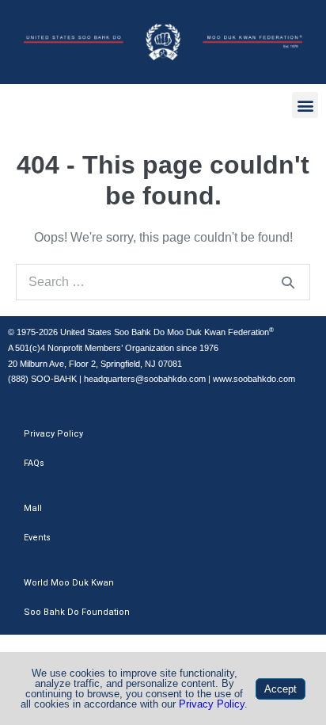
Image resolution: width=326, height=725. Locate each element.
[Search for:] (163, 281)
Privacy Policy (53, 434)
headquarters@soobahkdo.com (145, 378)
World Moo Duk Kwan (69, 583)
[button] (305, 105)
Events (37, 537)
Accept (280, 689)
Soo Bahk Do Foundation (77, 612)
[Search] (288, 282)
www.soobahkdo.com (254, 378)
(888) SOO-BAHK (42, 378)
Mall (33, 508)
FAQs (34, 463)
